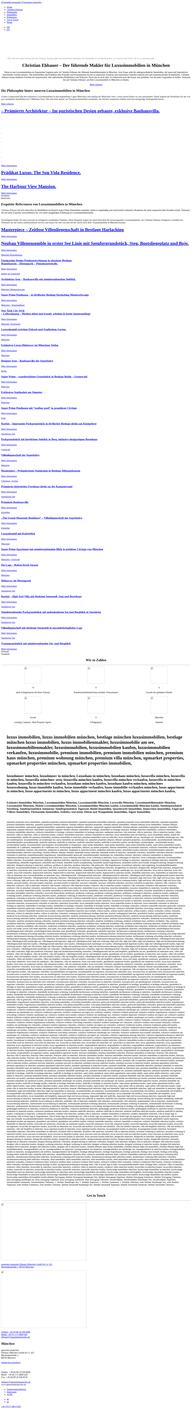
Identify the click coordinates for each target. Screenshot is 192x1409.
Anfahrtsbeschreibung (11, 1362)
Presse (9, 22)
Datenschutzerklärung (16, 1389)
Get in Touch (12, 20)
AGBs (10, 1394)
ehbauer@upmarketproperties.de (16, 1382)
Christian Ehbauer (15, 9)
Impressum (11, 1392)
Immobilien (12, 15)
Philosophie (12, 12)
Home (9, 7)
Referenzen (12, 17)
